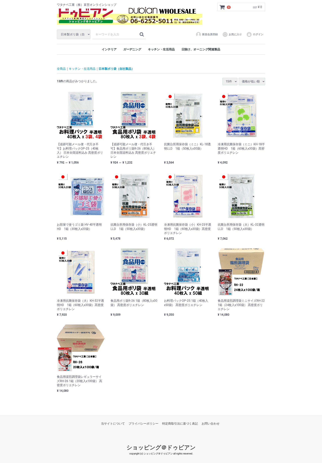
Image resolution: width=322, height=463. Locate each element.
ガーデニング (132, 49)
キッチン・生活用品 (161, 49)
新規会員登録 (210, 34)
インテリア (109, 49)
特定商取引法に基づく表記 (180, 423)
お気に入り (235, 34)
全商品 (61, 68)
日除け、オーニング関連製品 (200, 49)
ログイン (258, 34)
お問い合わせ (211, 423)
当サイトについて (113, 423)
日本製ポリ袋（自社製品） (116, 68)
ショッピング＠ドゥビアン (161, 447)
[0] (222, 7)
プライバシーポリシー (143, 423)
